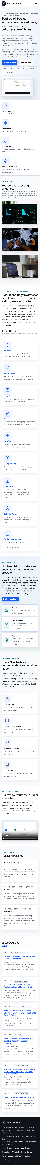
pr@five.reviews (8, 1144)
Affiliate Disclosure (19, 1152)
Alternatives (9, 373)
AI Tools (7, 350)
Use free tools (25, 62)
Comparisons (10, 464)
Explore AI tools (9, 62)
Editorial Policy (10, 514)
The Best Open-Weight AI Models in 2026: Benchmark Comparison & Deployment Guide (19, 1071)
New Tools (8, 441)
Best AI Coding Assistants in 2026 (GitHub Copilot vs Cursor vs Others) (19, 1040)
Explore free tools (10, 599)
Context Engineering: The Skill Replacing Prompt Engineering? (18, 985)
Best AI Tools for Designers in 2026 (19, 1097)
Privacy (30, 1152)
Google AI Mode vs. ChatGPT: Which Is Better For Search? (20, 957)
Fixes (6, 418)
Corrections (6, 1152)
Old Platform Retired (22, 1156)
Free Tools (8, 486)
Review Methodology (13, 539)
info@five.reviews (15, 1142)
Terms (4, 1156)
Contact (11, 1156)
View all (4, 945)
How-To (7, 396)
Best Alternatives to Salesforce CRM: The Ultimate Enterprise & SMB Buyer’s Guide (20, 1012)
